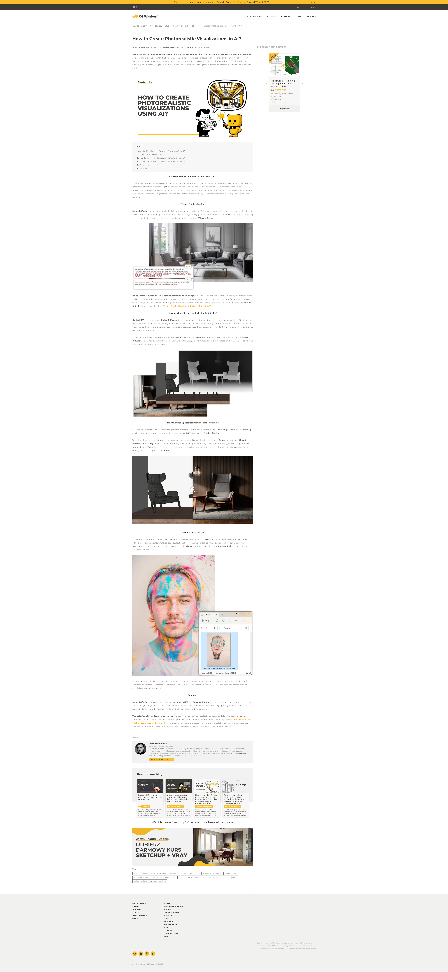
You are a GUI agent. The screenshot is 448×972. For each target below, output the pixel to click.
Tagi (134, 869)
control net (182, 873)
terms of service (139, 915)
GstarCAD (168, 915)
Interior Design (170, 924)
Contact (136, 918)
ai (151, 873)
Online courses (254, 16)
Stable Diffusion (171, 934)
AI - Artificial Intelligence (183, 26)
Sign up (312, 7)
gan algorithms (160, 881)
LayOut (166, 918)
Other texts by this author (161, 759)
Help (299, 16)
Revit (166, 927)
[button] (303, 83)
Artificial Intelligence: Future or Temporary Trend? (162, 151)
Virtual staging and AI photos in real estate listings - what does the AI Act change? (178, 798)
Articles (311, 16)
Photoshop (168, 921)
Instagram (147, 953)
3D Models (286, 16)
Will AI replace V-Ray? (149, 165)
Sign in (299, 7)
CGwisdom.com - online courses (147, 26)
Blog (167, 26)
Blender (167, 909)
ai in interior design (140, 877)
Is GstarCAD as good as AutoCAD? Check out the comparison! (150, 797)
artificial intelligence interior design (163, 877)
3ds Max (167, 903)
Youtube (134, 953)
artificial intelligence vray (142, 881)
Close (313, 2)
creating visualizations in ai (212, 873)
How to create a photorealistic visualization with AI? (163, 161)
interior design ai (231, 873)
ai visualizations (194, 873)
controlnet (172, 873)
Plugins (271, 16)
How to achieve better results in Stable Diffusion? (162, 158)
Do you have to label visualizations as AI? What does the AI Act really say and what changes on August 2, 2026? (234, 800)
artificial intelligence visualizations (191, 877)
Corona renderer (171, 912)
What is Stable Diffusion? (150, 154)
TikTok (153, 953)
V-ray (166, 937)
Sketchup (168, 930)
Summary (144, 168)
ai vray (234, 877)
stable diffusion (160, 873)
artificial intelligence (140, 873)
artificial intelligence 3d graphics (218, 877)
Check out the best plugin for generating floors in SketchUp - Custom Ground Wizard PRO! (221, 2)
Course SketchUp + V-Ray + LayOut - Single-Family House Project (283, 84)
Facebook (140, 953)
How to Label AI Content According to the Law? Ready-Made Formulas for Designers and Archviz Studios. (206, 799)
